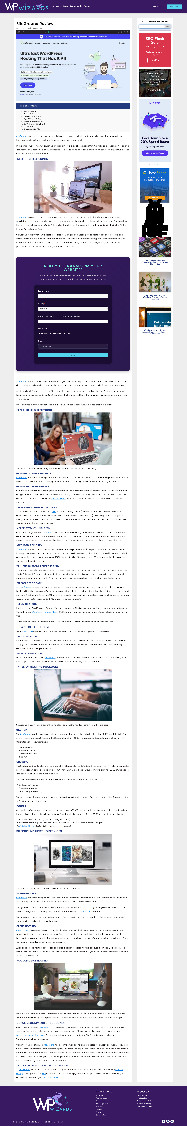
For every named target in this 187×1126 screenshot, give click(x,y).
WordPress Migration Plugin (45, 612)
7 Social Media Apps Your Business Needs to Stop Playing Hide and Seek (155, 262)
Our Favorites (142, 1098)
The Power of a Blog (144, 1107)
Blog (65, 6)
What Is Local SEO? (144, 1101)
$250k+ (68, 333)
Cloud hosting (23, 930)
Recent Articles (101, 1098)
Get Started (173, 6)
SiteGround (21, 136)
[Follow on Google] (172, 1121)
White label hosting (27, 826)
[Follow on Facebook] (163, 1121)
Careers (99, 1109)
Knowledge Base (102, 1104)
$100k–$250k (56, 333)
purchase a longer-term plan (30, 1035)
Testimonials (76, 6)
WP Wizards (24, 1069)
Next (73, 355)
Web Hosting (142, 1095)
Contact (87, 6)
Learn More (155, 60)
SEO (44, 1073)
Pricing (98, 1112)
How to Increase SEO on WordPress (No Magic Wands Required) (155, 297)
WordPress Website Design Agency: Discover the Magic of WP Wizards (154, 332)
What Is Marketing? (144, 1104)
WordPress (87, 911)
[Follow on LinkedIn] (168, 1121)
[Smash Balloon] (155, 165)
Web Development (35, 28)
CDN (54, 511)
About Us (99, 1095)
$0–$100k (44, 333)
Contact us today (52, 1077)
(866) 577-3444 (158, 6)
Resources (99, 1107)
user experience (58, 498)
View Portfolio (155, 90)
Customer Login (101, 1115)
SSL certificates (23, 587)
